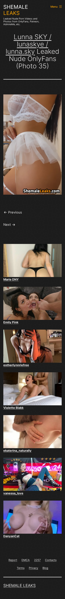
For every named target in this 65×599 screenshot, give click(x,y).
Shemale (15, 10)
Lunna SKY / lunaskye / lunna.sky (29, 44)
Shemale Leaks (19, 585)
